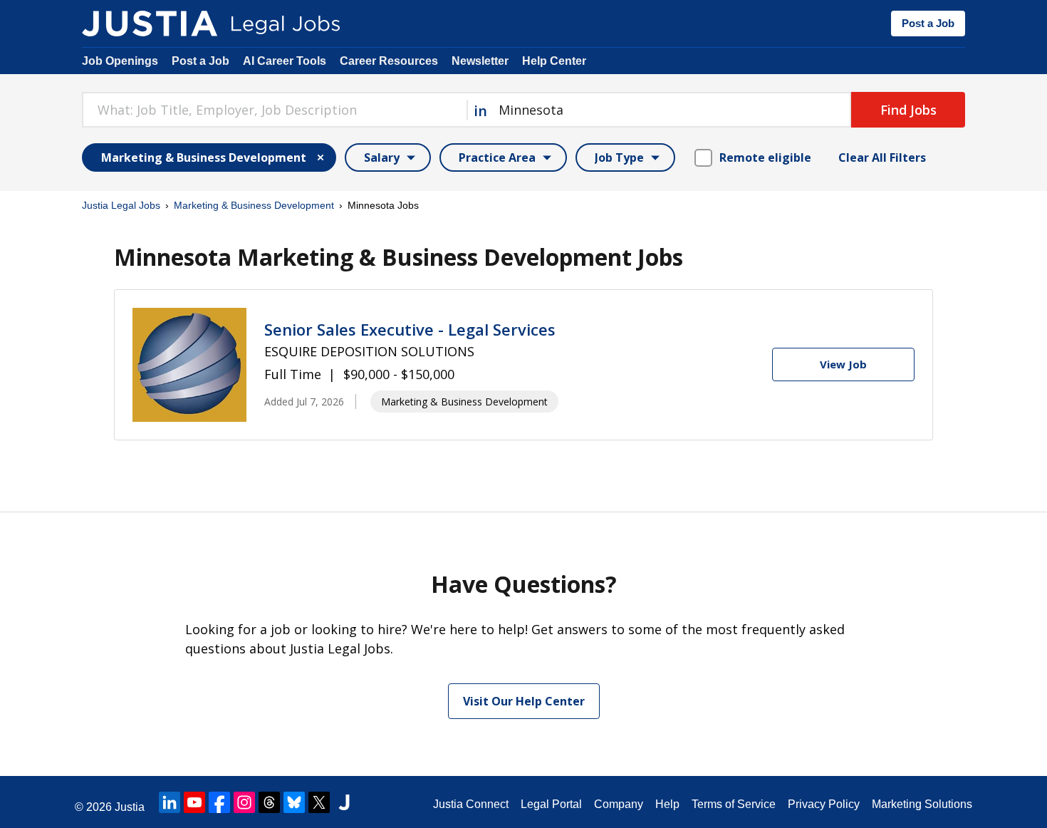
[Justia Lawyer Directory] (344, 802)
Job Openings (120, 61)
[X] (319, 802)
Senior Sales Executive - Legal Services (410, 329)
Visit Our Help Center (524, 701)
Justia (130, 807)
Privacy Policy (824, 804)
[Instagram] (244, 802)
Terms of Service (734, 804)
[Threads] (269, 802)
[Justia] (149, 23)
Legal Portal (551, 804)
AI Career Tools (284, 61)
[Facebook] (219, 802)
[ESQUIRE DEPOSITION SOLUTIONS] (189, 365)
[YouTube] (194, 802)
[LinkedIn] (169, 802)
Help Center (554, 61)
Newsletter (480, 61)
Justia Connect (471, 804)
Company (618, 804)
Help (667, 804)
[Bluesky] (294, 802)
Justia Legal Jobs (121, 205)
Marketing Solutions (922, 804)
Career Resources (389, 61)
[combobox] (274, 110)
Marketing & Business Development (254, 205)
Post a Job (928, 23)
